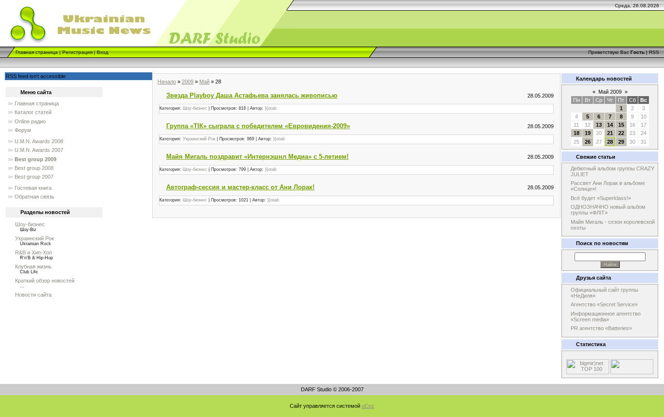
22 (621, 133)
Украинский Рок (34, 238)
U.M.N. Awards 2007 (39, 150)
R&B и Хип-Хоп (33, 252)
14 (610, 125)
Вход (102, 52)
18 (576, 133)
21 (610, 133)
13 (599, 125)
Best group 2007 (34, 177)
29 (621, 142)
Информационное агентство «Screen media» (606, 316)
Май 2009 (610, 92)
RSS (654, 52)
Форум (23, 130)
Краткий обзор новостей (44, 281)
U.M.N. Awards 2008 (39, 141)
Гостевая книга (33, 188)
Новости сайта (33, 295)
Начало (166, 81)
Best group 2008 (34, 168)
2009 (187, 81)
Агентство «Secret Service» (604, 304)
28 (610, 142)
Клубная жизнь (33, 266)
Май (204, 81)
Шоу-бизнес (30, 224)
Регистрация (77, 52)
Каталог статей (33, 112)
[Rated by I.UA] (632, 372)
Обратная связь (34, 197)
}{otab (271, 108)
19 (588, 133)
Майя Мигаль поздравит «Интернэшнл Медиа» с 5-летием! (257, 156)
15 (621, 125)
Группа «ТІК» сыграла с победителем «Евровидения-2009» (258, 126)
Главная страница (37, 52)
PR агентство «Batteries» (601, 328)
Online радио (30, 121)
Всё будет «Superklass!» (601, 198)
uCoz (368, 406)
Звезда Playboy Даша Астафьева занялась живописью (251, 95)
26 (588, 142)
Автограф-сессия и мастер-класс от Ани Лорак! (240, 187)
